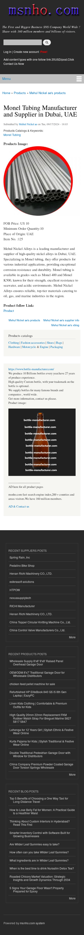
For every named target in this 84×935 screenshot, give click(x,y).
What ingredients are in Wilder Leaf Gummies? (39, 860)
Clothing (13, 343)
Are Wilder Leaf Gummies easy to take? (35, 844)
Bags (59, 343)
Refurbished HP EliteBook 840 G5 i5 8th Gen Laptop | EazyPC (38, 693)
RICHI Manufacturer (22, 606)
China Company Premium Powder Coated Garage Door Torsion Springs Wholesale (41, 765)
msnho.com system (32, 923)
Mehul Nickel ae (28, 124)
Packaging (56, 347)
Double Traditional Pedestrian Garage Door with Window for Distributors (40, 754)
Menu (6, 78)
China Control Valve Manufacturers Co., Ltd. (37, 630)
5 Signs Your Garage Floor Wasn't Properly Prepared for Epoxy (37, 889)
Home (6, 93)
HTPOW (15, 590)
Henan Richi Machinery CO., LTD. (31, 573)
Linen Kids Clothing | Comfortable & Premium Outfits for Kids (38, 705)
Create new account (27, 52)
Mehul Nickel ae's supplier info (61, 320)
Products (20, 93)
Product (9, 310)
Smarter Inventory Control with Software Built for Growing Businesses (40, 834)
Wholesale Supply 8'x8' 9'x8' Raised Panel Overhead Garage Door (36, 662)
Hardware (14, 347)
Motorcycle (29, 347)
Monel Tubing (12, 135)
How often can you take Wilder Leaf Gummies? (39, 852)
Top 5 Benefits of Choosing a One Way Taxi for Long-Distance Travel (39, 800)
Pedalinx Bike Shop (22, 565)
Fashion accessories (33, 343)
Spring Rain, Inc (20, 557)
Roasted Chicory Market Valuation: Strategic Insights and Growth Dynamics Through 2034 (40, 878)
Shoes (50, 343)
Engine (44, 347)
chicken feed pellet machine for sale (32, 684)
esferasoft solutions (22, 582)
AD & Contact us (18, 506)
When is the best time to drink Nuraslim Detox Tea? (42, 868)
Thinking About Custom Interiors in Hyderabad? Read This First (40, 822)
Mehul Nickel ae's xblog (65, 325)
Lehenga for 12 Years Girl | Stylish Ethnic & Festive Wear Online (42, 731)
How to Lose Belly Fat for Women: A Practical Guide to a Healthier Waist (42, 811)
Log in (7, 52)
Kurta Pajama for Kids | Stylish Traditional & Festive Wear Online (42, 742)
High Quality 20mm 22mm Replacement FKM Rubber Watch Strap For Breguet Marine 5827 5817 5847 (40, 718)
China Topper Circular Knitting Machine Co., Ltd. (40, 622)
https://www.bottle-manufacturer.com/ (31, 369)
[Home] (42, 11)
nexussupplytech (20, 598)
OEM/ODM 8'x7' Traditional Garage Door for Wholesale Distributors (37, 674)
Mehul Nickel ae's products (47, 93)
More (72, 637)
